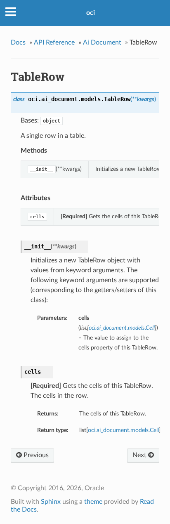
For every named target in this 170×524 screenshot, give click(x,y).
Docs (18, 42)
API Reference (54, 42)
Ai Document (102, 42)
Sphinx (51, 501)
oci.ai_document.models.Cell (123, 430)
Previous (35, 455)
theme (93, 501)
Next (140, 455)
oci (90, 12)
